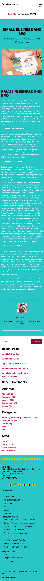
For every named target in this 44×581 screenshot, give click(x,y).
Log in (4, 441)
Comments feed (9, 447)
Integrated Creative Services (15, 500)
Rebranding (7, 424)
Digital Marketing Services (14, 496)
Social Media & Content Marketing (17, 547)
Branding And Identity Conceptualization (19, 523)
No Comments (23, 42)
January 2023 (8, 400)
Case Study (8, 503)
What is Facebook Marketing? (15, 368)
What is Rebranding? (11, 354)
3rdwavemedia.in (9, 328)
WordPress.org (9, 450)
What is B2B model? (11, 359)
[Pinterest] (24, 485)
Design (6, 554)
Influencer (7, 537)
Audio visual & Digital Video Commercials (20, 519)
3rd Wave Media (9, 4)
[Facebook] (10, 485)
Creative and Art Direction (14, 530)
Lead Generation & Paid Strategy (16, 540)
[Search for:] (15, 342)
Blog (5, 507)
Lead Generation (9, 421)
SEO (22, 24)
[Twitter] (15, 485)
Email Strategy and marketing (15, 533)
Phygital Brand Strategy (13, 558)
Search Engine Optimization (14, 543)
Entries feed (7, 444)
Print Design (8, 561)
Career (6, 510)
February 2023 (8, 397)
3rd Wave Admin (15, 39)
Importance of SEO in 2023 (14, 364)
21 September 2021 (33, 39)
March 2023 (7, 394)
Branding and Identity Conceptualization (20, 417)
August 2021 (7, 406)
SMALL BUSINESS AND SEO (22, 31)
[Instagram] (19, 485)
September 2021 (9, 403)
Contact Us (8, 513)
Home (6, 493)
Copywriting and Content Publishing (18, 526)
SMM (4, 430)
